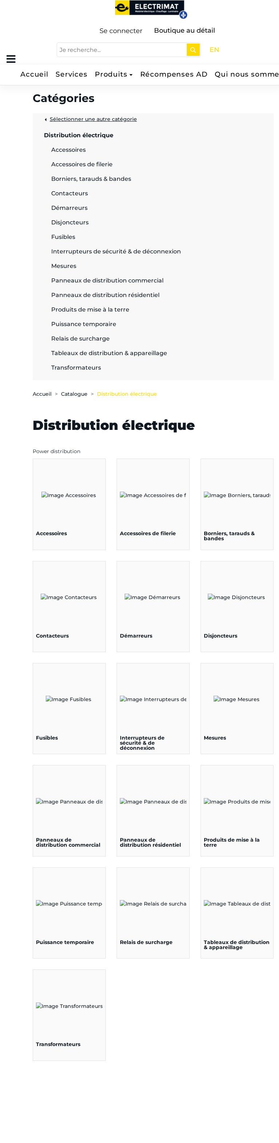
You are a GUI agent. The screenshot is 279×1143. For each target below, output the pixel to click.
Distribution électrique (127, 394)
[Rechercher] (193, 50)
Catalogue (74, 394)
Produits (111, 74)
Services (72, 74)
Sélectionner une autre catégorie (93, 119)
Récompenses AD (174, 74)
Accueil (34, 74)
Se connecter (121, 31)
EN (214, 50)
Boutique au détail (184, 30)
